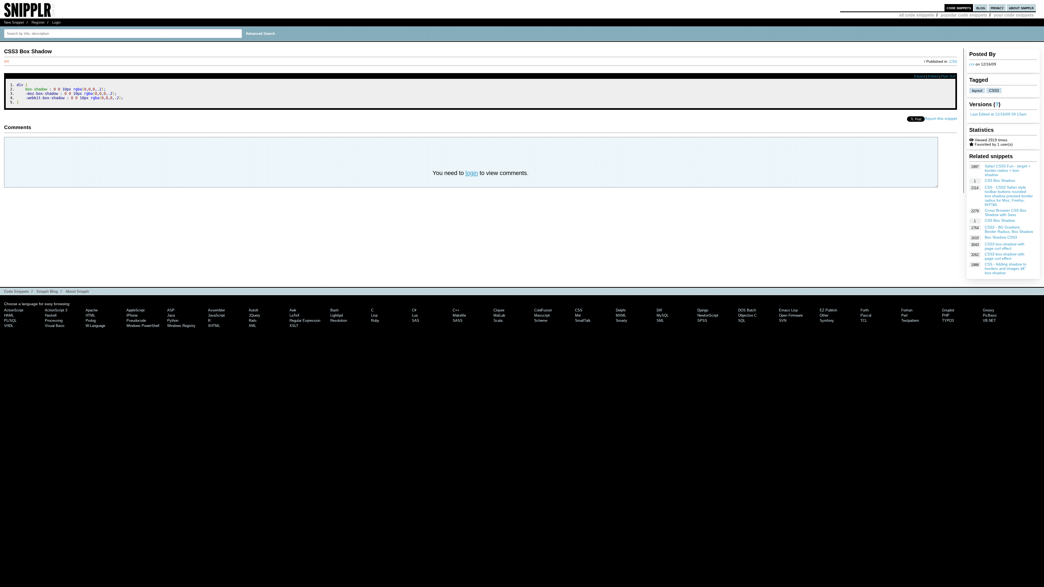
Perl (904, 315)
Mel (578, 315)
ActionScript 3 (56, 310)
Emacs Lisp (788, 310)
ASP (171, 310)
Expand (919, 76)
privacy (997, 7)
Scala (497, 321)
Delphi (621, 310)
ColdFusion (543, 310)
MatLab (499, 315)
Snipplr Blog (47, 291)
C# (414, 310)
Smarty (621, 321)
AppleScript (135, 310)
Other (824, 315)
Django (702, 310)
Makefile (459, 315)
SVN (782, 321)
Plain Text (948, 76)
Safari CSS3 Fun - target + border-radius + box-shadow (1007, 170)
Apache (92, 310)
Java (171, 315)
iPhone (132, 315)
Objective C (747, 315)
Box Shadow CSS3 (1001, 237)
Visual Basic (55, 326)
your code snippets (1014, 15)
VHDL (8, 326)
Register (38, 22)
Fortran (906, 310)
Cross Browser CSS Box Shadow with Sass (1005, 212)
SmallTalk (583, 321)
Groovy (988, 310)
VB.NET (989, 321)
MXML (621, 315)
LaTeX (295, 315)
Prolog (91, 321)
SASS (457, 321)
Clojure (498, 310)
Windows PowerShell (142, 326)
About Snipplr (77, 291)
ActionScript (13, 310)
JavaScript (216, 315)
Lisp (374, 315)
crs (971, 64)
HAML (9, 315)
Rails (253, 321)
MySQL (663, 315)
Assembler (216, 310)
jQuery (254, 315)
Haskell (51, 315)
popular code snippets (964, 15)
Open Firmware (791, 315)
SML (660, 321)
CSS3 (994, 90)
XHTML (214, 326)
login (471, 173)
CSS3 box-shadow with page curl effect (1004, 246)
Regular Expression (305, 321)
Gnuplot (948, 310)
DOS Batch (747, 310)
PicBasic (990, 315)
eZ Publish (828, 310)
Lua (415, 315)
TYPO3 (948, 321)
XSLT (294, 326)
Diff (659, 310)
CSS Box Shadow (1000, 180)
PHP (945, 315)
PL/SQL (10, 321)
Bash (334, 310)
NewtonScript (707, 315)
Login (56, 22)
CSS (953, 61)
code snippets (959, 7)
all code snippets (916, 15)
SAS (415, 321)
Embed (933, 76)
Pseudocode (136, 321)
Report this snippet (941, 118)
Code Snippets (16, 291)
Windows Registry (181, 326)
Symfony (827, 321)
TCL (863, 321)
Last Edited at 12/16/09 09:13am (998, 114)
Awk (293, 310)
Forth (864, 310)
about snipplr (1021, 7)
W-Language (95, 326)
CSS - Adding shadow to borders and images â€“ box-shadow (1005, 268)
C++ (456, 310)
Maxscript (542, 315)
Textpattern (910, 321)
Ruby (375, 321)
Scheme (540, 321)
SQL (741, 321)
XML (252, 326)
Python (172, 321)
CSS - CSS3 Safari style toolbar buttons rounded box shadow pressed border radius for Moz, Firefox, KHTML (1009, 196)
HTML (90, 315)
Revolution (338, 321)
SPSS (702, 321)
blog (980, 7)
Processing (54, 321)
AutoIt (253, 310)
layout (977, 90)
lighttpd (336, 315)
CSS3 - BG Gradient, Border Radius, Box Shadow (1009, 229)
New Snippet (14, 22)
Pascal (865, 315)
